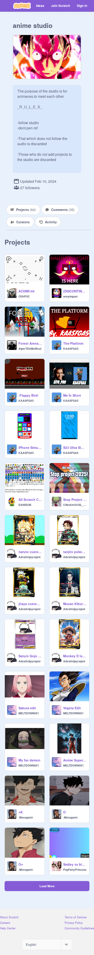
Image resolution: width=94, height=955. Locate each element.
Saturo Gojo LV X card (30, 656)
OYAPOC (24, 296)
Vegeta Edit (72, 708)
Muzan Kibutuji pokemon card (74, 603)
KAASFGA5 (70, 349)
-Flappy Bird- (28, 395)
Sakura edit (27, 708)
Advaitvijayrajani (29, 557)
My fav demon (29, 760)
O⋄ (20, 864)
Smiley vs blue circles (74, 864)
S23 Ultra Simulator (74, 447)
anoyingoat (70, 296)
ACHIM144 (26, 291)
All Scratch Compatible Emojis (30, 499)
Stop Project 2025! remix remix (74, 499)
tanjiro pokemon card (74, 551)
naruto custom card (30, 551)
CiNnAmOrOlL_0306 (74, 505)
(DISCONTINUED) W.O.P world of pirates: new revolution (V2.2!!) (74, 291)
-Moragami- (25, 817)
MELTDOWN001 (28, 713)
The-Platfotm (73, 343)
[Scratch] (22, 5)
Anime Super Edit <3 (74, 760)
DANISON (24, 505)
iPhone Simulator (30, 447)
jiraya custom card (30, 603)
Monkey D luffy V (74, 656)
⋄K (20, 812)
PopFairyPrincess (74, 870)
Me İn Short (72, 395)
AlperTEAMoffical (29, 349)
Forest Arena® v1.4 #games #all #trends (30, 343)
